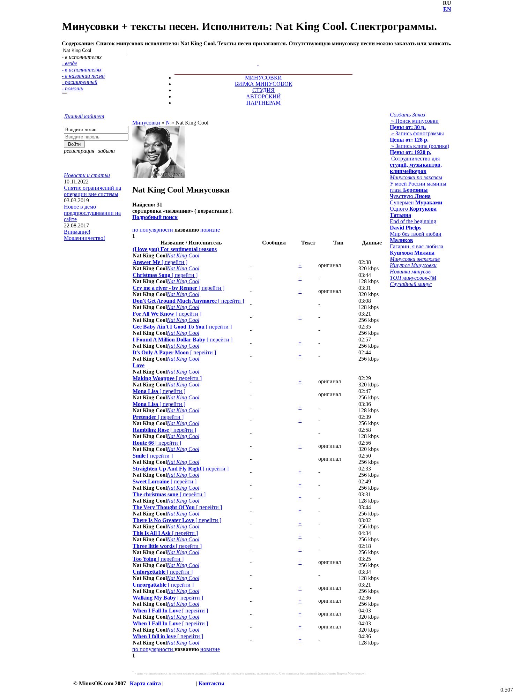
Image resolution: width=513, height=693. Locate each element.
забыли (106, 151)
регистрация (79, 151)
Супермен (416, 202)
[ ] (160, 262)
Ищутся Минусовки (413, 265)
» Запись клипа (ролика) (419, 149)
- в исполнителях (82, 70)
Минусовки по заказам (416, 177)
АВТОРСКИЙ (263, 96)
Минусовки (146, 123)
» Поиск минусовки (414, 124)
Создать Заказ (407, 115)
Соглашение (180, 683)
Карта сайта (145, 683)
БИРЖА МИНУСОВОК (263, 84)
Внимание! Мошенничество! (84, 235)
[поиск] (64, 93)
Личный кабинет (84, 116)
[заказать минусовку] (254, 57)
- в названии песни (83, 76)
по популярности (153, 230)
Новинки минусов (410, 271)
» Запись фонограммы (417, 136)
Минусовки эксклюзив (415, 259)
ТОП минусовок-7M (413, 278)
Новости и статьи (87, 175)
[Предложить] (258, 57)
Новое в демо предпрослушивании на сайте (92, 213)
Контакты (211, 683)
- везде (69, 63)
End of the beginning (413, 224)
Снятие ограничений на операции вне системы (92, 191)
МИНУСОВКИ (263, 78)
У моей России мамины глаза (418, 187)
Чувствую (410, 196)
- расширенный (79, 82)
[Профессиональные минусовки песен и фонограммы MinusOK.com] (258, 63)
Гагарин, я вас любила (416, 249)
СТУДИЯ (263, 90)
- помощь (72, 88)
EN (447, 9)
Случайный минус (411, 284)
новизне (210, 230)
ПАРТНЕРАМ (263, 103)
